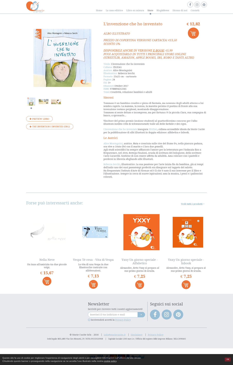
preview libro (40, 119)
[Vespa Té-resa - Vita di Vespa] (93, 232)
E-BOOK (158, 50)
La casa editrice (114, 10)
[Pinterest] (204, 4)
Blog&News (163, 10)
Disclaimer (137, 334)
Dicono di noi (180, 10)
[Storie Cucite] (35, 6)
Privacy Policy (123, 320)
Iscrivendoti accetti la (110, 320)
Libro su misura (135, 10)
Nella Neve (47, 259)
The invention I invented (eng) (51, 126)
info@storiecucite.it (115, 334)
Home (99, 10)
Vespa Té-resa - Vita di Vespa (93, 259)
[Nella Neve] (47, 232)
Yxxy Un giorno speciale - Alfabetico (140, 261)
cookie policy (110, 361)
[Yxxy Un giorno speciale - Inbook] (186, 232)
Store (150, 10)
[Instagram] (197, 4)
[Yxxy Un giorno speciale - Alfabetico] (140, 232)
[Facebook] (190, 4)
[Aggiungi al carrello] (193, 33)
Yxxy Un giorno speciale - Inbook (186, 261)
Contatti (195, 10)
